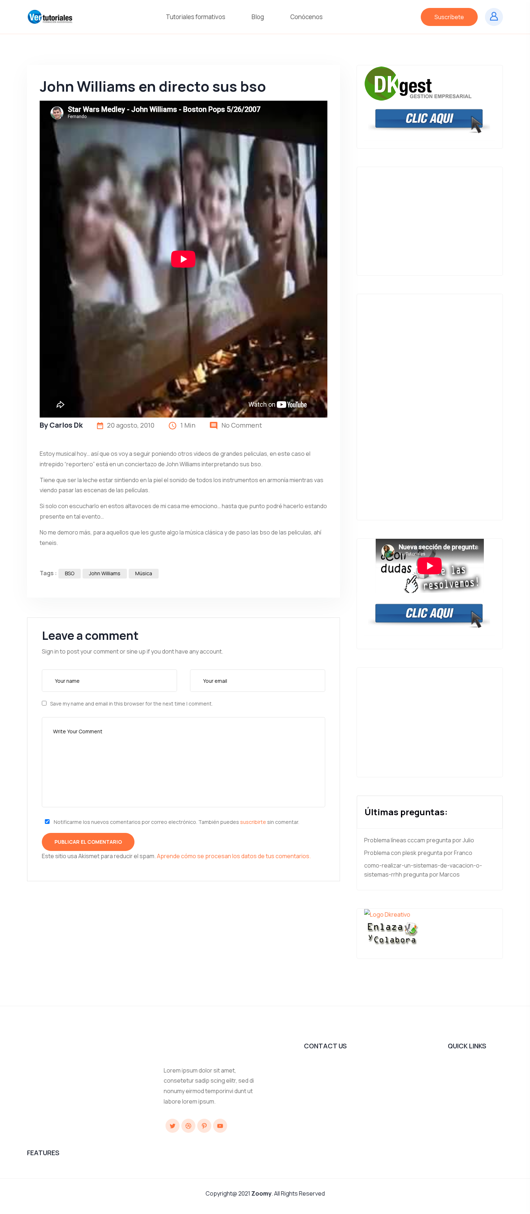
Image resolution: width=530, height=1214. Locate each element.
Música (143, 573)
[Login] (494, 17)
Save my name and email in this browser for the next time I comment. (131, 703)
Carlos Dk (66, 425)
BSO (69, 573)
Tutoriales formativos (196, 17)
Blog (258, 17)
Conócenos (307, 17)
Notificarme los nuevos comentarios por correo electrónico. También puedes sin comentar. (176, 821)
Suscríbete (449, 17)
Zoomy (261, 1193)
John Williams (104, 573)
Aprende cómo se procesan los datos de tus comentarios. (234, 856)
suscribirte (253, 821)
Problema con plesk (390, 853)
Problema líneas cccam (394, 840)
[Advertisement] (429, 217)
